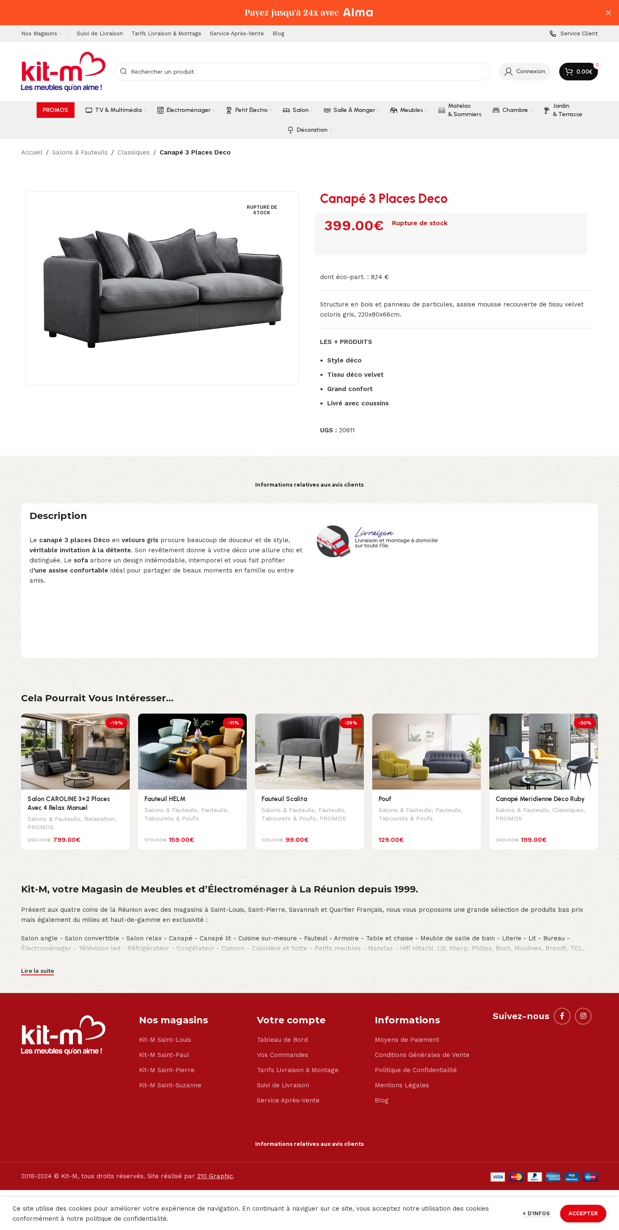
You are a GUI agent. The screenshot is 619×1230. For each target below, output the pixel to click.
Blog (382, 1100)
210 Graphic (215, 1176)
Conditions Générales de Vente (422, 1055)
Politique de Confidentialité (416, 1070)
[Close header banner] (608, 12)
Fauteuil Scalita (284, 799)
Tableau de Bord (282, 1040)
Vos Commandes (282, 1055)
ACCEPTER (583, 1213)
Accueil (32, 152)
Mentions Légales (402, 1085)
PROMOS (40, 827)
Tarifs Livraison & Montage (298, 1070)
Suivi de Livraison (283, 1085)
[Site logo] (63, 71)
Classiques (133, 152)
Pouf (385, 799)
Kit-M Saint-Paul (164, 1055)
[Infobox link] (574, 33)
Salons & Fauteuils (80, 152)
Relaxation (99, 818)
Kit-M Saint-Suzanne (170, 1085)
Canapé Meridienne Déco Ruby (540, 799)
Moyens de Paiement (407, 1040)
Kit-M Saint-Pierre (167, 1070)
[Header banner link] (297, 12)
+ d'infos (537, 1213)
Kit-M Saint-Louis (165, 1040)
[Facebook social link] (562, 1016)
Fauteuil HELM (165, 799)
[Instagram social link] (583, 1016)
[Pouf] (426, 752)
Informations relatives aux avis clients (309, 485)
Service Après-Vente (288, 1100)
